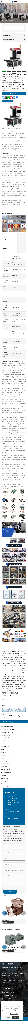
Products (11, 20)
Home (5, 20)
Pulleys (3, 755)
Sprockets (4, 741)
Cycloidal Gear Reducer (8, 729)
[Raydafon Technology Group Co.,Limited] (14, 1)
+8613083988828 (8, 995)
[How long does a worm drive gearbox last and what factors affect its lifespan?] (14, 938)
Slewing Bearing (5, 778)
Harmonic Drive (5, 735)
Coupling (3, 752)
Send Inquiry (15, 93)
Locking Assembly (6, 764)
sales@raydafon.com (14, 818)
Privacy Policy (14, 1014)
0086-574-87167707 (13, 811)
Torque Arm (4, 775)
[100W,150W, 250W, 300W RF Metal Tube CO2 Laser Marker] (14, 57)
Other (16, 20)
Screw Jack (4, 749)
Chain (2, 743)
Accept (16, 1017)
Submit (10, 892)
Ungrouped (4, 781)
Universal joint (5, 761)
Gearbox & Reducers (7, 726)
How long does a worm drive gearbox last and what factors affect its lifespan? (13, 948)
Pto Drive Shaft (5, 758)
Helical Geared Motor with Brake (10, 732)
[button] (4, 913)
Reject (8, 1017)
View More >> (5, 922)
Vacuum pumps (5, 769)
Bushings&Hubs (5, 766)
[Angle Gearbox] (14, 907)
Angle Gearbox (5, 920)
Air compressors (6, 772)
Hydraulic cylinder (6, 738)
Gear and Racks (5, 746)
